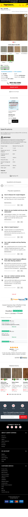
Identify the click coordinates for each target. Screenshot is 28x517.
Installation (3, 479)
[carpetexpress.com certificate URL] (20, 357)
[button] (1, 5)
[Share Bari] (25, 15)
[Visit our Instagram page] (20, 427)
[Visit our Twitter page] (16, 427)
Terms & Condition (5, 474)
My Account (5, 451)
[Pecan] (1, 379)
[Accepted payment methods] (14, 501)
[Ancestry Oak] (18, 379)
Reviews (3, 446)
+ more (20, 379)
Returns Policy (4, 472)
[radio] (4, 50)
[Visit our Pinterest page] (8, 427)
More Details (4, 80)
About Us (3, 435)
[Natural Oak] (3, 379)
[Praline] (14, 379)
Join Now (23, 416)
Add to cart (15, 121)
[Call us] (19, 5)
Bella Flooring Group (6, 9)
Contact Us (3, 437)
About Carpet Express (8, 432)
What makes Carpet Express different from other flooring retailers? (15, 260)
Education (3, 444)
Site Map (3, 490)
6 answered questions (6, 71)
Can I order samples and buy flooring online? (15, 243)
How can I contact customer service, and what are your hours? (14, 276)
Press (2, 486)
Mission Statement (5, 441)
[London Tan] (16, 379)
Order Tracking (4, 457)
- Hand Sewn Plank (5, 383)
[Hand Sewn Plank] (5, 379)
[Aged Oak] (6, 379)
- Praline (15, 383)
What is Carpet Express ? (11, 227)
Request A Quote (4, 481)
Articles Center (4, 483)
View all (14, 294)
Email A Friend (23, 11)
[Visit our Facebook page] (12, 427)
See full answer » (7, 202)
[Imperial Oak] (12, 379)
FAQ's (2, 461)
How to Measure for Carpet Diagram (14, 194)
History (2, 439)
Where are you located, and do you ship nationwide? (15, 211)
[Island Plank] (24, 379)
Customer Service (7, 465)
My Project (3, 459)
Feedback (3, 477)
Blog (2, 488)
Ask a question (18, 71)
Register (3, 454)
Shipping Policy (4, 470)
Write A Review (15, 11)
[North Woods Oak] (25, 379)
